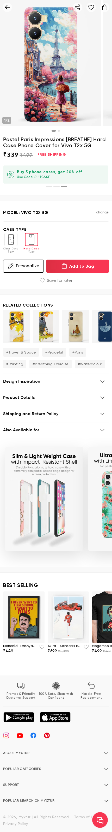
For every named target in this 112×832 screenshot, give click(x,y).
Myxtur (24, 817)
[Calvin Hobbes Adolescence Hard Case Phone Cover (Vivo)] (75, 326)
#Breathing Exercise (50, 364)
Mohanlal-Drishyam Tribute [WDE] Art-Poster (19, 646)
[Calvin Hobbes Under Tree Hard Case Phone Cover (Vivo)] (46, 326)
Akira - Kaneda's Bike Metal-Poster (64, 646)
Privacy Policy (15, 824)
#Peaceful (54, 352)
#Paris (77, 352)
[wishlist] (40, 648)
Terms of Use (85, 817)
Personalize (27, 266)
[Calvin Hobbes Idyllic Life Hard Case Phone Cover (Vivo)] (16, 326)
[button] (56, 382)
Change (102, 212)
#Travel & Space (21, 352)
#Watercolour (90, 364)
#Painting (14, 364)
